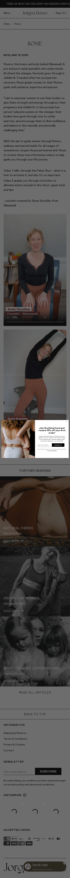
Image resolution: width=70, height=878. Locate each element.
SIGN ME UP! (58, 445)
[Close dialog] (67, 422)
